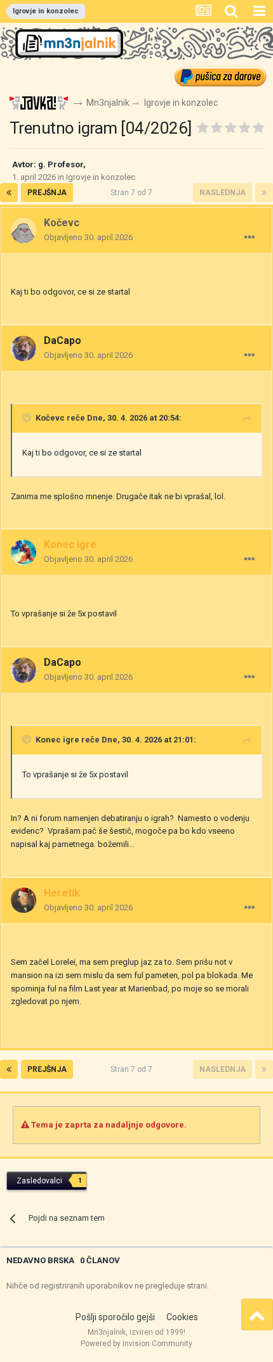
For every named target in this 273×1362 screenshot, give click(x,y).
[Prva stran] (9, 192)
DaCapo (62, 340)
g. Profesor (60, 164)
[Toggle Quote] (28, 417)
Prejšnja (47, 192)
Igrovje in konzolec (100, 177)
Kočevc (50, 418)
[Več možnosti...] (249, 237)
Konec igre (57, 739)
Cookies (182, 1317)
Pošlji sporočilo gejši (115, 1317)
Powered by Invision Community (136, 1343)
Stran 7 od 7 (133, 192)
